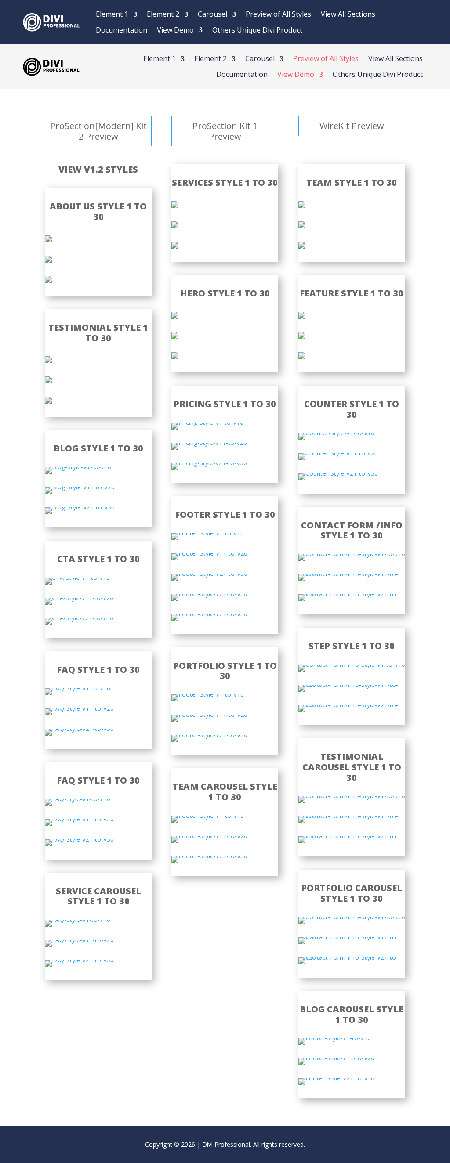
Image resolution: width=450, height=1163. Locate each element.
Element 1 (112, 14)
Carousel (212, 14)
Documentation (121, 30)
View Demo (175, 30)
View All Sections (348, 14)
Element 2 (163, 14)
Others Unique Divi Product (257, 30)
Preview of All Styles (278, 14)
